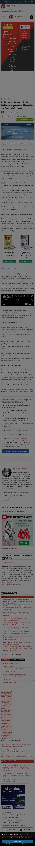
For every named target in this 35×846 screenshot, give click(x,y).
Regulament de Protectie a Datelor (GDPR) (13, 836)
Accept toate (17, 841)
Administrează (9, 844)
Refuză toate (25, 844)
